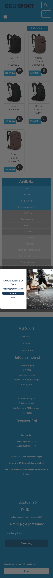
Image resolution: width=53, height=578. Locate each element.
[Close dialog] (51, 270)
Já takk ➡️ (13, 293)
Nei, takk (13, 297)
